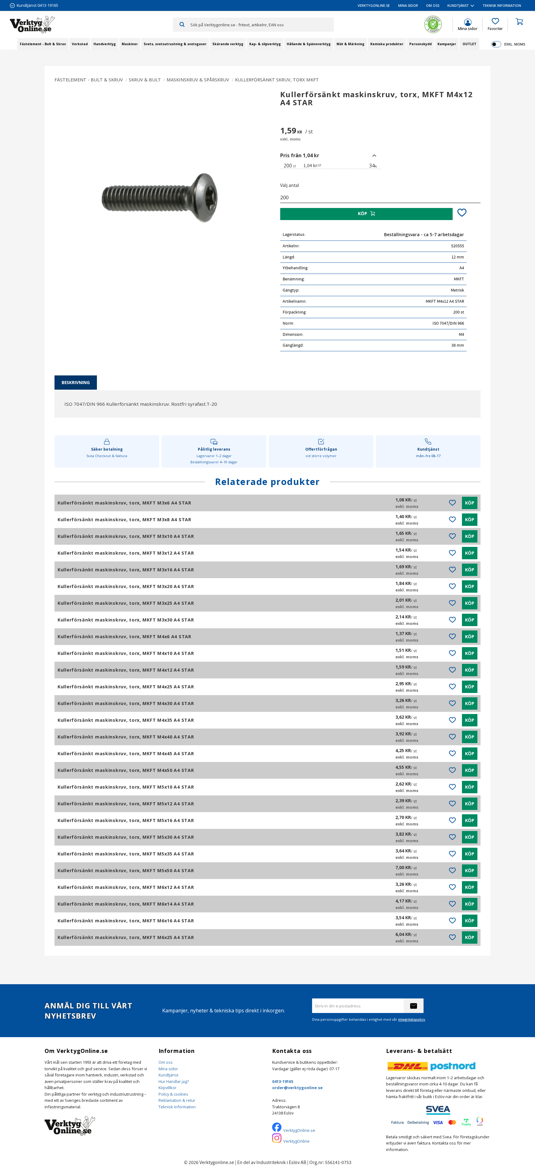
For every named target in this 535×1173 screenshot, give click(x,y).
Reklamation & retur (177, 1100)
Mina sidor (168, 1068)
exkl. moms (514, 44)
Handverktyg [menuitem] (105, 44)
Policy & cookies (173, 1094)
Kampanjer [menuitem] (446, 44)
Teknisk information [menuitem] (502, 5)
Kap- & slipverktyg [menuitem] (265, 44)
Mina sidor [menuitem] (408, 5)
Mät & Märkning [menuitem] (350, 44)
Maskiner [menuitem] (130, 44)
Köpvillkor (167, 1087)
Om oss (166, 1062)
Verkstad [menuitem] (80, 44)
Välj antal (289, 185)
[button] (495, 24)
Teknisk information (177, 1107)
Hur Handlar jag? (174, 1081)
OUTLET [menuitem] (469, 44)
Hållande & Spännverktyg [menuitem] (309, 44)
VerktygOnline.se (299, 1130)
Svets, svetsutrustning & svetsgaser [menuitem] (175, 44)
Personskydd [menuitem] (420, 44)
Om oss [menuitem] (432, 5)
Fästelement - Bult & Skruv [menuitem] (43, 44)
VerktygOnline (296, 1141)
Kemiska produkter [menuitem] (386, 44)
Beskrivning (76, 382)
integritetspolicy (411, 1019)
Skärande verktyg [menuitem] (227, 44)
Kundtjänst (168, 1075)
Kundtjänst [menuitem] (458, 5)
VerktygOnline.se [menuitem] (374, 5)
